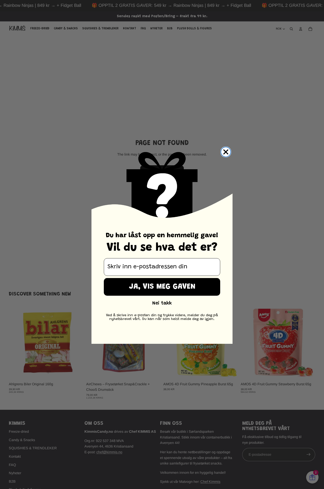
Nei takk (162, 303)
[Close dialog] (226, 152)
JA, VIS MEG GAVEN (162, 287)
